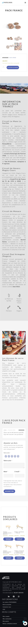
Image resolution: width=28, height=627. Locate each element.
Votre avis (8, 460)
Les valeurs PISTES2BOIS (9, 602)
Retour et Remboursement (10, 623)
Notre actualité (7, 604)
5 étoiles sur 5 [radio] (18, 456)
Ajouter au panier (13, 67)
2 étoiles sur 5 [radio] (9, 456)
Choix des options (8, 539)
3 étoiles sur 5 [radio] (12, 456)
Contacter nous (7, 607)
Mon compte (6, 616)
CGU (4, 609)
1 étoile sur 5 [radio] (6, 456)
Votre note (7, 452)
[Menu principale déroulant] (25, 2)
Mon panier (6, 621)
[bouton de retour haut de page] (25, 619)
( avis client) (12, 57)
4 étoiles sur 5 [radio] (15, 456)
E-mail (17, 471)
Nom (6, 471)
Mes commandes (7, 618)
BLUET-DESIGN (18, 592)
